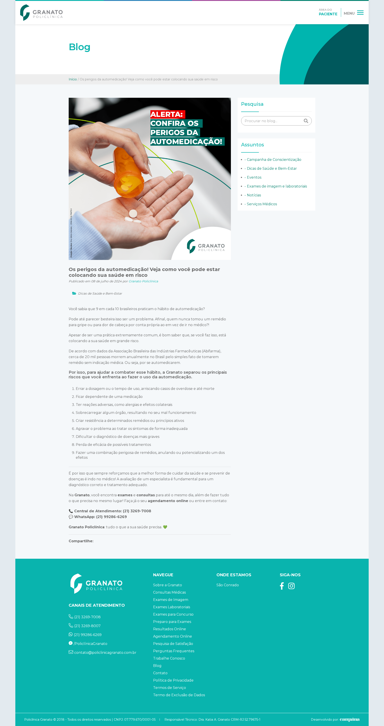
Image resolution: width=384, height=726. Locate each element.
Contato (160, 673)
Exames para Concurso (173, 614)
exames (125, 495)
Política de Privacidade (173, 680)
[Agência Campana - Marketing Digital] (349, 719)
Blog (157, 666)
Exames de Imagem (170, 600)
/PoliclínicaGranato (90, 644)
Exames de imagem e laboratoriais (277, 186)
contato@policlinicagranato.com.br (105, 652)
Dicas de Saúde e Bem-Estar (272, 168)
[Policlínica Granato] (41, 12)
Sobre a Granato (167, 585)
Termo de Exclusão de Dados (179, 695)
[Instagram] (291, 587)
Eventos (254, 177)
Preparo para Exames (172, 622)
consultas (145, 495)
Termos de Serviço (169, 688)
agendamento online (168, 501)
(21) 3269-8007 (87, 626)
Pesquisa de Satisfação (173, 644)
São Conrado (227, 585)
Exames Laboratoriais (171, 607)
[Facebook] (282, 587)
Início (73, 79)
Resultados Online (169, 629)
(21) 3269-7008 (137, 511)
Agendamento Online (172, 636)
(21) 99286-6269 (111, 517)
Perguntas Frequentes (173, 651)
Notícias (254, 195)
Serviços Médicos (262, 204)
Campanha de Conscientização (274, 160)
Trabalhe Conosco (169, 658)
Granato (82, 495)
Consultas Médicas (169, 592)
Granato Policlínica (86, 527)
